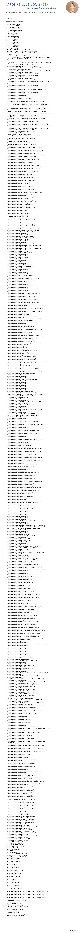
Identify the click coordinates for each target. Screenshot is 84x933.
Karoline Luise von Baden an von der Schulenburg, (21, 156)
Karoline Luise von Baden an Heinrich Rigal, (20, 341)
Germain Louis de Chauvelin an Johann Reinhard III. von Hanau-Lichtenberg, (27, 104)
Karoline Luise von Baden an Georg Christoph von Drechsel (20, 454)
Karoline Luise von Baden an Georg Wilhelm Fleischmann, (24, 337)
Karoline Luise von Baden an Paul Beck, (20, 356)
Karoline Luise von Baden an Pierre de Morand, (21, 802)
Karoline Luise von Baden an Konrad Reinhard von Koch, (23, 433)
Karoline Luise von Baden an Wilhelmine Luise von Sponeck (20, 282)
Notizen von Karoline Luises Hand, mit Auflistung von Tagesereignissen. (23, 421)
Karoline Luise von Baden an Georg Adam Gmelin (18, 264)
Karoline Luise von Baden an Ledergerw (16, 331)
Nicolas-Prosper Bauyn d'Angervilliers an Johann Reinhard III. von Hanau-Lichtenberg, (29, 105)
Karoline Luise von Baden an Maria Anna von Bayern (19, 404)
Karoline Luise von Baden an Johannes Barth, (21, 182)
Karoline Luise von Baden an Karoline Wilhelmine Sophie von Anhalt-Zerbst (23, 638)
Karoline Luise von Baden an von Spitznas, (20, 713)
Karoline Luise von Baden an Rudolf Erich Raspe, (22, 580)
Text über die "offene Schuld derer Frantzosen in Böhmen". (20, 144)
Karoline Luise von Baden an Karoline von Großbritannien (20, 64)
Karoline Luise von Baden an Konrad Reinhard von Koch (20, 431)
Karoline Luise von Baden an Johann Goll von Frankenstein (20, 320)
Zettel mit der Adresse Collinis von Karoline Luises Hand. (20, 617)
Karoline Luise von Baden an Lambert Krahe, (21, 338)
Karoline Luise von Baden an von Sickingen (17, 659)
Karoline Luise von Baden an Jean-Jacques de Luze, (22, 611)
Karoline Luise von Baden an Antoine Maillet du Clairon (19, 186)
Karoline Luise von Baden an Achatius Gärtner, (21, 358)
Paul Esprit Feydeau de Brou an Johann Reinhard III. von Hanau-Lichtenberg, (27, 109)
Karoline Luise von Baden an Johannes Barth (17, 183)
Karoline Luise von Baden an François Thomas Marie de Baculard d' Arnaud (24, 308)
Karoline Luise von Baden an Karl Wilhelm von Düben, (23, 171)
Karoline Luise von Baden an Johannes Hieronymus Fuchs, (23, 567)
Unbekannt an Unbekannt (13, 99)
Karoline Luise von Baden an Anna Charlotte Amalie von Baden (21, 379)
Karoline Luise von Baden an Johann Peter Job (18, 540)
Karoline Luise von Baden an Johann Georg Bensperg (19, 148)
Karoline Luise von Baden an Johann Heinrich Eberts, (23, 165)
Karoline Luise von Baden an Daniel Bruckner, (21, 595)
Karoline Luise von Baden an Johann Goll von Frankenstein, (23, 179)
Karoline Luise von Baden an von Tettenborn (17, 312)
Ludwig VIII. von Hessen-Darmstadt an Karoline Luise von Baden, (24, 678)
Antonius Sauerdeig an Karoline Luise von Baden (18, 276)
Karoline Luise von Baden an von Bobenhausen (18, 314)
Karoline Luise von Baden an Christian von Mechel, (22, 169)
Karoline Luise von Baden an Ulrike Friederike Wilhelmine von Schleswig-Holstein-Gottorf (26, 672)
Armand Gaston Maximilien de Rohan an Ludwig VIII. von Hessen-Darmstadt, (27, 111)
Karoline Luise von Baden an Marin (15, 317)
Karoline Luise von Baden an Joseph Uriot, (20, 355)
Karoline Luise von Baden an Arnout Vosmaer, (20, 294)
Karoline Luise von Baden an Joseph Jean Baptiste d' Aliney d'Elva (22, 278)
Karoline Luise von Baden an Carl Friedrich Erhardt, (23, 577)
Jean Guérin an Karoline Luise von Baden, (20, 763)
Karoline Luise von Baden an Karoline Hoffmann (18, 468)
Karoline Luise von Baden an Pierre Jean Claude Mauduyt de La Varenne (23, 371)
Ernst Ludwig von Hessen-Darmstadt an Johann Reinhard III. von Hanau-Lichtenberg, (28, 62)
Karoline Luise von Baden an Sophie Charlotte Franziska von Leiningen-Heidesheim (25, 644)
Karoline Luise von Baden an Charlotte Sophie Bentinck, (23, 501)
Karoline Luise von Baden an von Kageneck (17, 639)
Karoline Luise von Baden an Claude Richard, (21, 708)
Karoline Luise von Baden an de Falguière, (20, 297)
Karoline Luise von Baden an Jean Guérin (17, 191)
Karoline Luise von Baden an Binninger (16, 188)
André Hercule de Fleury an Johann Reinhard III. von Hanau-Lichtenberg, (26, 102)
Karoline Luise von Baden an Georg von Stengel (18, 325)
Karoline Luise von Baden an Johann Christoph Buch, (22, 413)
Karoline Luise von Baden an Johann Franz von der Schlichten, (24, 733)
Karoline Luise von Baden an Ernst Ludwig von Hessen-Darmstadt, (26, 89)
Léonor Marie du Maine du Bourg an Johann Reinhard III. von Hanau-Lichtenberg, (28, 108)
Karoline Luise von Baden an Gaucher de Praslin (18, 222)
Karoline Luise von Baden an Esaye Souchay (17, 722)
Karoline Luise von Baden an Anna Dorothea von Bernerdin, (25, 745)
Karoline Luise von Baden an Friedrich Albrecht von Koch (20, 618)
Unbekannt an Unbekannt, (17, 119)
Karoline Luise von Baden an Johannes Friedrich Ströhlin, (24, 777)
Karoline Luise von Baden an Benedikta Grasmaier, (21, 558)
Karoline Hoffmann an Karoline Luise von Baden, (21, 466)
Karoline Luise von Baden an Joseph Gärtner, (22, 335)
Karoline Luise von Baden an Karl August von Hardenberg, (23, 409)
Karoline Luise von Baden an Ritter (15, 662)
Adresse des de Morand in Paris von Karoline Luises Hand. (20, 799)
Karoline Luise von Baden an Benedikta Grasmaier (18, 735)
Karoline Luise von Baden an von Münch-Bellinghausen (19, 704)
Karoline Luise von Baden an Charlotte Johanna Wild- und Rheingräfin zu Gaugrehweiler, (29, 728)
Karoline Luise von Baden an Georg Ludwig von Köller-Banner (21, 819)
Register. (10, 54)
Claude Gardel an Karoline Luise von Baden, (21, 79)
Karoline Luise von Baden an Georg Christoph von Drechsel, (23, 460)
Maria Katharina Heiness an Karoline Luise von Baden (19, 698)
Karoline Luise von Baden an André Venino (17, 716)
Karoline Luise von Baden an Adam (15, 452)
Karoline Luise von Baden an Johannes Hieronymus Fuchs (20, 624)
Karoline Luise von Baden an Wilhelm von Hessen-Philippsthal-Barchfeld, (27, 67)
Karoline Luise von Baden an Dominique (16, 397)
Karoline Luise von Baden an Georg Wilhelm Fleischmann (20, 145)
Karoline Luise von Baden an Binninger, (20, 189)
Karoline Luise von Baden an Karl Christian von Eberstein (20, 395)
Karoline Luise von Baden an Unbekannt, (21, 129)
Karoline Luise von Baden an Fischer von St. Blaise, (23, 633)
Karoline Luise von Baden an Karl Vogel (16, 305)
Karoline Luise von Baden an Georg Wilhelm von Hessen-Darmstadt (22, 684)
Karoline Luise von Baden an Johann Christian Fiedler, (24, 192)
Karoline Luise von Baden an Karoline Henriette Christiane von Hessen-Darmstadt (25, 428)
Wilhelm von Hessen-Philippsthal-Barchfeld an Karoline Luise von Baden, (27, 70)
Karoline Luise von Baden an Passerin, (20, 462)
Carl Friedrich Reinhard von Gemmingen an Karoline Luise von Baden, (26, 394)
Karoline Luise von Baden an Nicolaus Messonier (18, 807)
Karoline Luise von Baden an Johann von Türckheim (19, 266)
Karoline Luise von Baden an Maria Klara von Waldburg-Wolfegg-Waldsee (23, 370)
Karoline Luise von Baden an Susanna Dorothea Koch (19, 236)
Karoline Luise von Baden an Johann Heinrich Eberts (19, 303)
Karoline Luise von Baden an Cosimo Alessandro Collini (19, 332)
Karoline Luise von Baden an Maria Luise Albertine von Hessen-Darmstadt (23, 771)
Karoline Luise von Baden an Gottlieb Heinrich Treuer (19, 609)
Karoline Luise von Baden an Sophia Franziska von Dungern (20, 392)
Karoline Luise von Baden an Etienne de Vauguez (18, 588)
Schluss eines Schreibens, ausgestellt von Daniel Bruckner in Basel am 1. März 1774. (26, 568)
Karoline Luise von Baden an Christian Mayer (17, 714)
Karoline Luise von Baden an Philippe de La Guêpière (19, 160)
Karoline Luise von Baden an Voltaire (15, 498)
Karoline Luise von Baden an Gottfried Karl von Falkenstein (20, 623)
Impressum (76, 930)
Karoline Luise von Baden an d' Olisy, (19, 556)
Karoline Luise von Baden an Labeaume (16, 344)
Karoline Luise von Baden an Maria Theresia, (21, 504)
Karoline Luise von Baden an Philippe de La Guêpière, (23, 147)
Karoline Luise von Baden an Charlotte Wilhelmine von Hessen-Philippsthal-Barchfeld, (29, 125)
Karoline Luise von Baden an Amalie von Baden (18, 403)
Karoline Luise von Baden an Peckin (15, 346)
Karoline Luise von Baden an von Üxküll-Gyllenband (19, 391)
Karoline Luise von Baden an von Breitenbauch (18, 455)
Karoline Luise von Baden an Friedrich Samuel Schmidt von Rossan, (25, 154)
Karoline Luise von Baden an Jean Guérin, (20, 589)
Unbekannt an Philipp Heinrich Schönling (16, 216)
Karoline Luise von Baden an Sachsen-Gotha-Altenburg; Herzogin (22, 121)
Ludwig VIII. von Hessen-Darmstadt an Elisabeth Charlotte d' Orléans (22, 115)
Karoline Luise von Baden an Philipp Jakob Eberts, (21, 547)
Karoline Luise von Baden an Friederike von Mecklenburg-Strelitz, (24, 401)
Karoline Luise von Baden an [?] (14, 364)
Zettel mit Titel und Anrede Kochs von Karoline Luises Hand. (20, 69)
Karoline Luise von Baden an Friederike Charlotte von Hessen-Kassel (22, 675)
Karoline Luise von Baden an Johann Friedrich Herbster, (24, 150)
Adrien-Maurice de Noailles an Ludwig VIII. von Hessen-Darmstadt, (25, 118)
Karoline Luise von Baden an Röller (15, 669)
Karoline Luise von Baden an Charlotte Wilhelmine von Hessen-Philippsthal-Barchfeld (26, 55)
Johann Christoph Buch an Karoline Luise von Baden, (22, 415)
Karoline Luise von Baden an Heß (15, 446)
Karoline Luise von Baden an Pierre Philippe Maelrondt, (22, 180)
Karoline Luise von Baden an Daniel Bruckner (17, 749)
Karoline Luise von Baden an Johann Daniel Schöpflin (19, 281)
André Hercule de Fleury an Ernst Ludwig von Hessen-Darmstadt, (24, 101)
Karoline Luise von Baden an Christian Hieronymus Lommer (20, 315)
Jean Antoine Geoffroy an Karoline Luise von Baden (19, 134)
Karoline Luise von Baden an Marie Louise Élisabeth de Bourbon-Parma (23, 245)
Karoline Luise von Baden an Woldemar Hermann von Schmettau (21, 430)
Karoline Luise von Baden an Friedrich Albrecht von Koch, (23, 157)
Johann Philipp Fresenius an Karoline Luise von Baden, (22, 528)
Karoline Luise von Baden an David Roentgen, (21, 689)
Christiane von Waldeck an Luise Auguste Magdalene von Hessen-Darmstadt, (26, 122)
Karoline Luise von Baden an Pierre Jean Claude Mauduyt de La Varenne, (26, 361)
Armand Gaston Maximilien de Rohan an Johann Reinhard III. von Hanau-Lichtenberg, (29, 59)
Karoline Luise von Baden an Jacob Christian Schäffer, (22, 490)
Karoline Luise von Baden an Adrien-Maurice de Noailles (20, 656)
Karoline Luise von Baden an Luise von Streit (17, 367)
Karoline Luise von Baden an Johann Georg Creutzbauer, (23, 571)
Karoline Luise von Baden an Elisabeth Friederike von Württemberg (22, 472)
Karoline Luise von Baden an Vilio (15, 787)
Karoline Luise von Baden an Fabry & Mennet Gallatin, (22, 349)
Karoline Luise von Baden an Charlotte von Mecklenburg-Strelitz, (25, 424)
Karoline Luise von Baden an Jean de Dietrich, (20, 350)
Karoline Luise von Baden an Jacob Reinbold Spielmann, (24, 629)
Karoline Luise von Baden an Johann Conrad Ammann (19, 326)
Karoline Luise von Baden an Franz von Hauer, (22, 780)
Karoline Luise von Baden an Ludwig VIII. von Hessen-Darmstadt (21, 66)
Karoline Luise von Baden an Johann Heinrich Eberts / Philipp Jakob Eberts (23, 448)
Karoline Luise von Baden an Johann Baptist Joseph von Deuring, (25, 699)
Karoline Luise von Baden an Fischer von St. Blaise (18, 600)
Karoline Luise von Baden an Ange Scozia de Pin (18, 736)
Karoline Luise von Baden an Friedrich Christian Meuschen (20, 359)
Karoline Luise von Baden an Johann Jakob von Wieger (19, 665)
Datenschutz (70, 930)
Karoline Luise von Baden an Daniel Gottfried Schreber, (22, 690)
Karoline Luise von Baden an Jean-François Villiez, (21, 328)
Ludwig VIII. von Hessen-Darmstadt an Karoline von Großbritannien (22, 116)
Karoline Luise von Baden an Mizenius (16, 513)
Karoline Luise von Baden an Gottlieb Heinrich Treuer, (23, 159)
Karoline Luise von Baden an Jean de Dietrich (17, 352)
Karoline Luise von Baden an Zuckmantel (16, 793)
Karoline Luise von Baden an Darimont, (19, 172)
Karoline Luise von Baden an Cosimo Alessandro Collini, (22, 621)
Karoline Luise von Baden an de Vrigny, (20, 279)
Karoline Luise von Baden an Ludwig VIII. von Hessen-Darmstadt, (26, 96)
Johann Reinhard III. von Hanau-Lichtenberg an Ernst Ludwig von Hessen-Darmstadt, (29, 112)
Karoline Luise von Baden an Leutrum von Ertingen (18, 668)
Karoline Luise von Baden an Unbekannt (16, 95)
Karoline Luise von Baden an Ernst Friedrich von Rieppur (20, 296)
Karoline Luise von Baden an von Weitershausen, (21, 559)
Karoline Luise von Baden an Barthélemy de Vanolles (19, 657)
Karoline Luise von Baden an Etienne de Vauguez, (21, 176)
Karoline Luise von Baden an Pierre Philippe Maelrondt (19, 720)
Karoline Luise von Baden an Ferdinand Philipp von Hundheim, (24, 166)
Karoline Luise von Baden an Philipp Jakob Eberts (18, 194)
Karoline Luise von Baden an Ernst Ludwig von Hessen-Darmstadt (22, 75)
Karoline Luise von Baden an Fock (15, 463)
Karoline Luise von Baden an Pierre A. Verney (17, 719)
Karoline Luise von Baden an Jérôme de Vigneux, (21, 299)
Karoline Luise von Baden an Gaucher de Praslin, (22, 230)
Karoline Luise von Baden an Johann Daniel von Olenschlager (21, 752)
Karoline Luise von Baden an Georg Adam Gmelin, (22, 227)
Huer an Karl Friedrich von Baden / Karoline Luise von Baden (21, 138)
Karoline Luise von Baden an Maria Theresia (17, 505)
